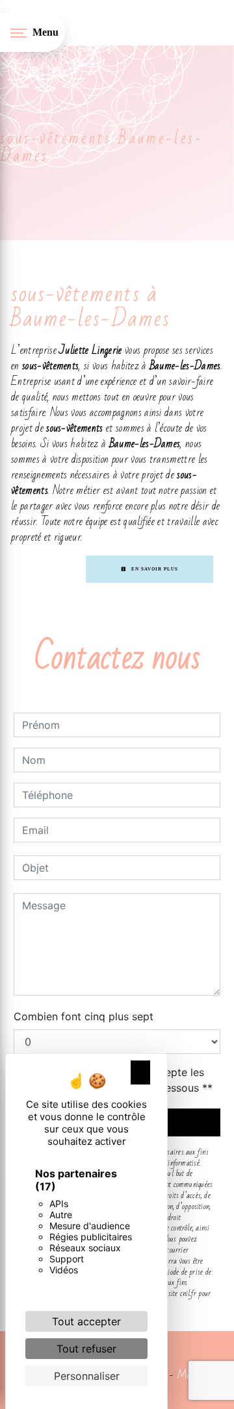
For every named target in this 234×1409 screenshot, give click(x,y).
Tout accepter (86, 1321)
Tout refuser (86, 1348)
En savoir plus (153, 569)
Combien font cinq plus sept (83, 1016)
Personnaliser (87, 1375)
